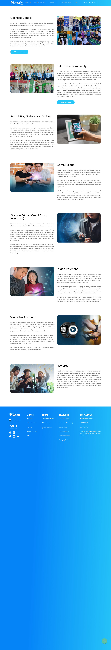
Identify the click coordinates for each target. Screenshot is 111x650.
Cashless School (64, 418)
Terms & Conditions (48, 418)
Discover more (19, 52)
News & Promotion (65, 3)
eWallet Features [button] (40, 3)
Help (76, 3)
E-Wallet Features (32, 423)
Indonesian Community (66, 423)
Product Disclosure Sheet (47, 428)
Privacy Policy (46, 423)
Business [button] (53, 3)
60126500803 (84, 427)
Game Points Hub (64, 427)
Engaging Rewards (64, 440)
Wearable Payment (64, 435)
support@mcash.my (87, 418)
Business (29, 427)
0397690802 (84, 423)
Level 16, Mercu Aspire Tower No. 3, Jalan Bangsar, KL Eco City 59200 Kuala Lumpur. (90, 433)
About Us (28, 3)
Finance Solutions (64, 431)
